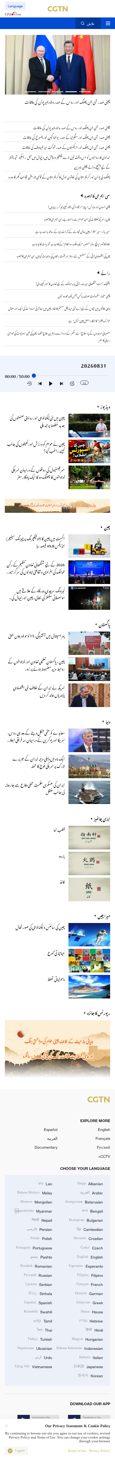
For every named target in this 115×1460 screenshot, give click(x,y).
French (89, 1284)
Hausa (92, 1311)
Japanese (88, 1366)
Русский (103, 1147)
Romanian (36, 1265)
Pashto (41, 1256)
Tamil (43, 1320)
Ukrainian (34, 1348)
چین (107, 527)
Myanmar (33, 1210)
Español (50, 1129)
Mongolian (36, 1201)
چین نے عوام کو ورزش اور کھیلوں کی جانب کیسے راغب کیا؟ (36, 446)
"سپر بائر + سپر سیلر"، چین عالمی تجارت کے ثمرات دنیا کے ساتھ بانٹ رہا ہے (72, 231)
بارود (62, 855)
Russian (38, 1275)
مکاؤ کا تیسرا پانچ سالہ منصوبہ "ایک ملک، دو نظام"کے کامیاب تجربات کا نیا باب (71, 243)
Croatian (88, 1238)
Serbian (38, 1284)
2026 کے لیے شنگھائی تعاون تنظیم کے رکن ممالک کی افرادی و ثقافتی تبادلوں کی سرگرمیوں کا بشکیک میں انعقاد (35, 571)
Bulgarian (86, 1220)
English (104, 1129)
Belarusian (84, 1201)
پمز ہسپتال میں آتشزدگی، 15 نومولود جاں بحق (36, 635)
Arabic (91, 1192)
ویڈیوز (105, 406)
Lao (45, 1183)
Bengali (92, 1210)
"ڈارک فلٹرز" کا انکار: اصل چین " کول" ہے (89, 320)
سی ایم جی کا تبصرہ (97, 195)
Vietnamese (33, 1366)
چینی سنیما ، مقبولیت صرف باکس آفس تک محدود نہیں (84, 295)
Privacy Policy (99, 1451)
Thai (44, 1329)
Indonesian (79, 1348)
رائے (105, 272)
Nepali (42, 1220)
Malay (34, 1192)
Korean (90, 1375)
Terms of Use (77, 1451)
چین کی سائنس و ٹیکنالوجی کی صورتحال (40, 926)
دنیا (108, 721)
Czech (91, 1247)
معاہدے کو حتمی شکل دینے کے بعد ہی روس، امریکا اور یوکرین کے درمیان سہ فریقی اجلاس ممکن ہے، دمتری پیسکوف (35, 739)
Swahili (38, 1311)
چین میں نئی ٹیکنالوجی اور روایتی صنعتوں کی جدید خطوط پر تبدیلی (37, 420)
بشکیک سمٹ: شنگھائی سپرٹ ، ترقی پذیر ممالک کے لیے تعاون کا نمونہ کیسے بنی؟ (73, 283)
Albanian (90, 1183)
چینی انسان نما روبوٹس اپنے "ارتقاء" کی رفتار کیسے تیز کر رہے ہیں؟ (79, 206)
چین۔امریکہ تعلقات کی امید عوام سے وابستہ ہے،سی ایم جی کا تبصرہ (77, 218)
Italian (91, 1357)
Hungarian (87, 1339)
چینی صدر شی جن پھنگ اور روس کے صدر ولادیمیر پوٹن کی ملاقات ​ (67, 101)
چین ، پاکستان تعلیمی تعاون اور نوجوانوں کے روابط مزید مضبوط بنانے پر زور (36, 664)
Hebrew (91, 1320)
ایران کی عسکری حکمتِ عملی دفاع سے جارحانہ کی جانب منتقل (35, 787)
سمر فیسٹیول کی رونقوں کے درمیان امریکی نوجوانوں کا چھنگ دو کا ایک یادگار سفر (38, 472)
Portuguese (34, 1247)
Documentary (45, 1147)
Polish (41, 1238)
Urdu (44, 1357)
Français (102, 1138)
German (89, 1293)
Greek (89, 1302)
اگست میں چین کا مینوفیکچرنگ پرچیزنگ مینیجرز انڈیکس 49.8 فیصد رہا (35, 541)
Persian (39, 1229)
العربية (52, 1138)
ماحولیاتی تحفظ (56, 978)
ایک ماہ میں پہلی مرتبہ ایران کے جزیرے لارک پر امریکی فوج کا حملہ (39, 761)
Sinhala (40, 1293)
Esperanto (86, 1265)
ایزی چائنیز (102, 818)
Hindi (94, 1329)
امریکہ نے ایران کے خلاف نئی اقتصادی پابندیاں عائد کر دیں (39, 690)
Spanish (38, 1302)
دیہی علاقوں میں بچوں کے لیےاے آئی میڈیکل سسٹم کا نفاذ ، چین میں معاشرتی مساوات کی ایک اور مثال (59, 307)
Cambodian (90, 1229)
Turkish (40, 1339)
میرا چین (104, 915)
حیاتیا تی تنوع (56, 952)
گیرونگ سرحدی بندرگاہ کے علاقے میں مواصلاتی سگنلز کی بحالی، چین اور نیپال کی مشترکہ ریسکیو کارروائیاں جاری (38, 597)
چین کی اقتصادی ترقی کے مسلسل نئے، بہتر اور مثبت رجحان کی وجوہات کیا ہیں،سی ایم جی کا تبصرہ (63, 255)
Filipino (90, 1275)
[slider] (34, 376)
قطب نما (59, 829)
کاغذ (62, 881)
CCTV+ (104, 1156)
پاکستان (104, 624)
